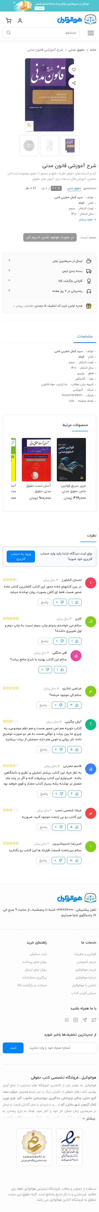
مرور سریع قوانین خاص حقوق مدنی (73, 489)
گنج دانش (89, 1098)
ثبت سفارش (38, 954)
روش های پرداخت (34, 962)
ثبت (13, 1047)
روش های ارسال (36, 970)
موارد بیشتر (86, 219)
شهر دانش (73, 1105)
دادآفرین (54, 1098)
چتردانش (67, 1098)
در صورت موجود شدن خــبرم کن (50, 237)
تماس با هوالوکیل (84, 985)
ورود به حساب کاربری (21, 556)
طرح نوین (9, 1098)
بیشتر (90, 1118)
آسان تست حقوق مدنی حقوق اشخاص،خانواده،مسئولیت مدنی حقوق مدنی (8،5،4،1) (36, 489)
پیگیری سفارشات (34, 977)
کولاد (81, 203)
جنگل (78, 1098)
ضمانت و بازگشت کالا (32, 985)
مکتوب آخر (24, 1098)
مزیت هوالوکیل (85, 970)
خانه (93, 50)
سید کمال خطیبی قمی (68, 197)
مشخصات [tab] (85, 336)
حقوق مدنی (76, 50)
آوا (62, 1105)
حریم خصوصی (86, 962)
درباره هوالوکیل (85, 977)
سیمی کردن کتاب (83, 993)
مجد (6, 1092)
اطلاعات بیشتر (24, 306)
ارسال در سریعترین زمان (67, 261)
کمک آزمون (89, 1105)
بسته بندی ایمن (72, 271)
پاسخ (44, 602)
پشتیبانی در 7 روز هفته (67, 291)
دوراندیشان (40, 1098)
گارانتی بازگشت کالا (70, 281)
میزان (13, 1092)
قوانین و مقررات (85, 954)
